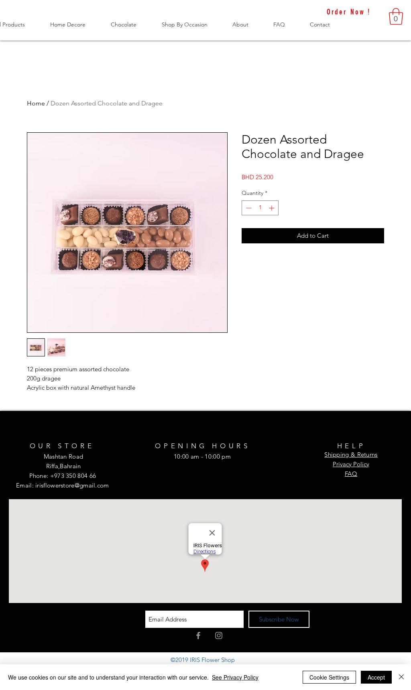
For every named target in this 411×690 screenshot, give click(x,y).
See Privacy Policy (235, 677)
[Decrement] (248, 208)
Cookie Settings (329, 677)
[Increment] (272, 208)
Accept (376, 677)
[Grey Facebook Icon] (198, 635)
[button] (396, 16)
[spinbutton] (260, 208)
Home (36, 103)
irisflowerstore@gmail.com (72, 485)
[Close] (401, 677)
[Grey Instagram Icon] (219, 635)
